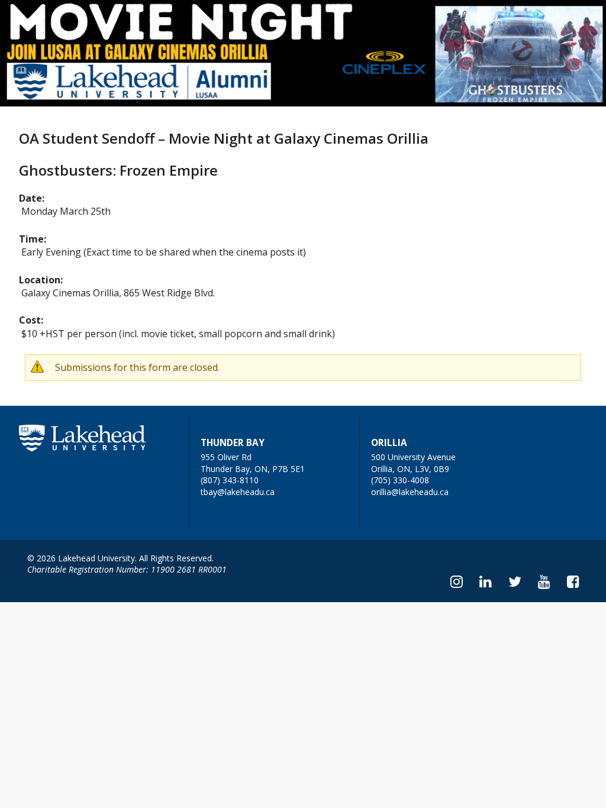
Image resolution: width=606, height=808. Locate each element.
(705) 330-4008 (400, 480)
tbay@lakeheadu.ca (238, 491)
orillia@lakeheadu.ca (410, 491)
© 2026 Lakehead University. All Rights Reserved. (120, 558)
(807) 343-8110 (230, 480)
